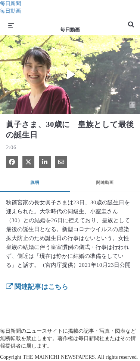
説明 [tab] (35, 182)
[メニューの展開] (11, 25)
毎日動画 (10, 11)
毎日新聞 (10, 3)
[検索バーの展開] (131, 21)
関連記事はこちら (40, 286)
